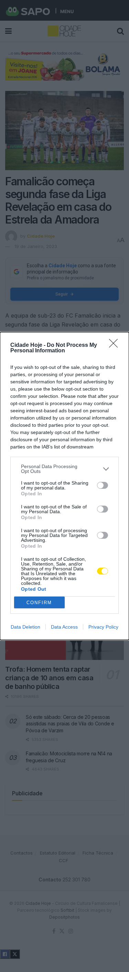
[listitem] (64, 469)
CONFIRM (39, 602)
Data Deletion (25, 627)
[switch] (102, 485)
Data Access (64, 627)
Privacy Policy (103, 627)
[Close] (115, 345)
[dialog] (64, 486)
